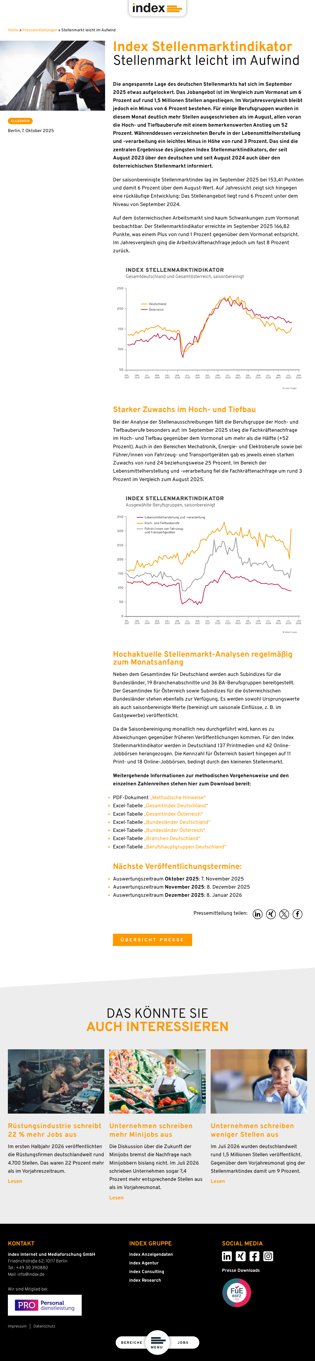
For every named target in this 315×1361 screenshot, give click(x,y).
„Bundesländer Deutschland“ (177, 822)
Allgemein (20, 121)
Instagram (265, 1254)
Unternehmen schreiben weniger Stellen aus (252, 1130)
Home (13, 30)
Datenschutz (44, 1326)
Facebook (251, 1254)
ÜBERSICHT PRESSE (152, 940)
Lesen (15, 1181)
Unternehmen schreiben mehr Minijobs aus (151, 1130)
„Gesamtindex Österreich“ (173, 814)
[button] (258, 914)
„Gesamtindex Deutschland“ (176, 806)
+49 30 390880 (32, 1268)
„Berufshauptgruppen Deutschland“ (185, 847)
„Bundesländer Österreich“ (174, 830)
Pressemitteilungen (39, 30)
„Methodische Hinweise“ (178, 798)
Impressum (17, 1326)
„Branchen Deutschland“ (172, 839)
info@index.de (30, 1274)
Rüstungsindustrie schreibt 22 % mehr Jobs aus (55, 1130)
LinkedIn (223, 1254)
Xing (236, 1254)
